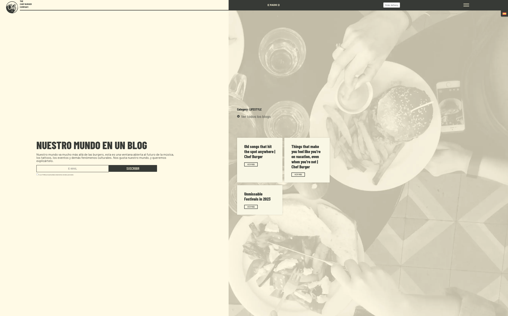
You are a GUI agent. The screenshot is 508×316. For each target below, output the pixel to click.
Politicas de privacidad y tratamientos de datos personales (58, 174)
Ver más (251, 164)
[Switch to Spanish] (504, 14)
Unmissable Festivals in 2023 (257, 196)
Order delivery (391, 5)
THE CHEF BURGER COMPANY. (26, 4)
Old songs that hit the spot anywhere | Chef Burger (259, 151)
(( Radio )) (274, 4)
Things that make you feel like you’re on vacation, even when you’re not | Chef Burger (306, 156)
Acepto (56, 174)
